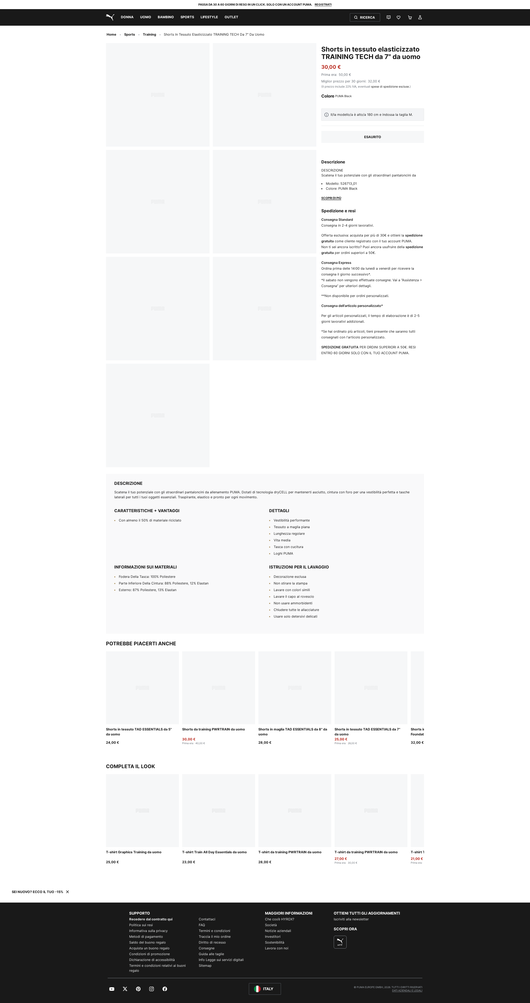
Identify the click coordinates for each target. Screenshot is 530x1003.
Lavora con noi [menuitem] (276, 948)
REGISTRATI (323, 4)
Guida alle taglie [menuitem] (211, 954)
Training (149, 34)
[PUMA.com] (109, 17)
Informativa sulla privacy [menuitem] (148, 931)
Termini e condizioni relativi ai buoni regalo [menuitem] (157, 968)
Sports (129, 34)
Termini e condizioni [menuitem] (214, 931)
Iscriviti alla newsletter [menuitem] (351, 919)
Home (111, 34)
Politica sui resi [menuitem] (141, 925)
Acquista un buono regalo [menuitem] (149, 948)
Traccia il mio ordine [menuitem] (215, 936)
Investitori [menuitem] (273, 936)
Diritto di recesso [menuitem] (212, 942)
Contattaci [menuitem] (207, 919)
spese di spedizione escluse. (390, 86)
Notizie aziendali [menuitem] (278, 931)
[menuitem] (127, 17)
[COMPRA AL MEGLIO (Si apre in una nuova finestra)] (340, 942)
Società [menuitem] (271, 925)
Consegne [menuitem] (206, 948)
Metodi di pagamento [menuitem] (146, 936)
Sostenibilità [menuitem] (274, 942)
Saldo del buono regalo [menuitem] (147, 942)
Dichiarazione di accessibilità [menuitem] (152, 960)
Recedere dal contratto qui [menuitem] (150, 919)
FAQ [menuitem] (202, 925)
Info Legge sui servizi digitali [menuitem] (221, 960)
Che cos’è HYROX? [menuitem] (279, 919)
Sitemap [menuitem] (205, 965)
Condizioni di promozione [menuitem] (149, 954)
